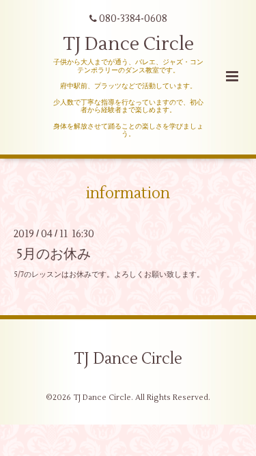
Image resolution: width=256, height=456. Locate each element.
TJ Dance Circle (128, 44)
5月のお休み (53, 254)
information (128, 193)
